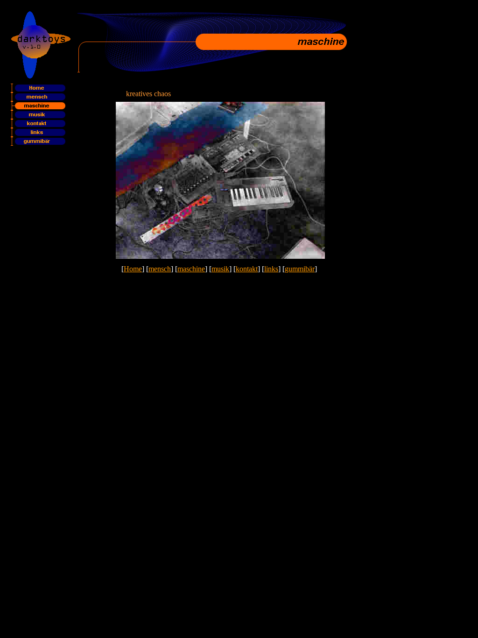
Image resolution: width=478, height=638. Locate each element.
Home (133, 269)
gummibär (300, 269)
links (271, 269)
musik (220, 269)
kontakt (247, 269)
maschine (191, 269)
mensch (159, 269)
